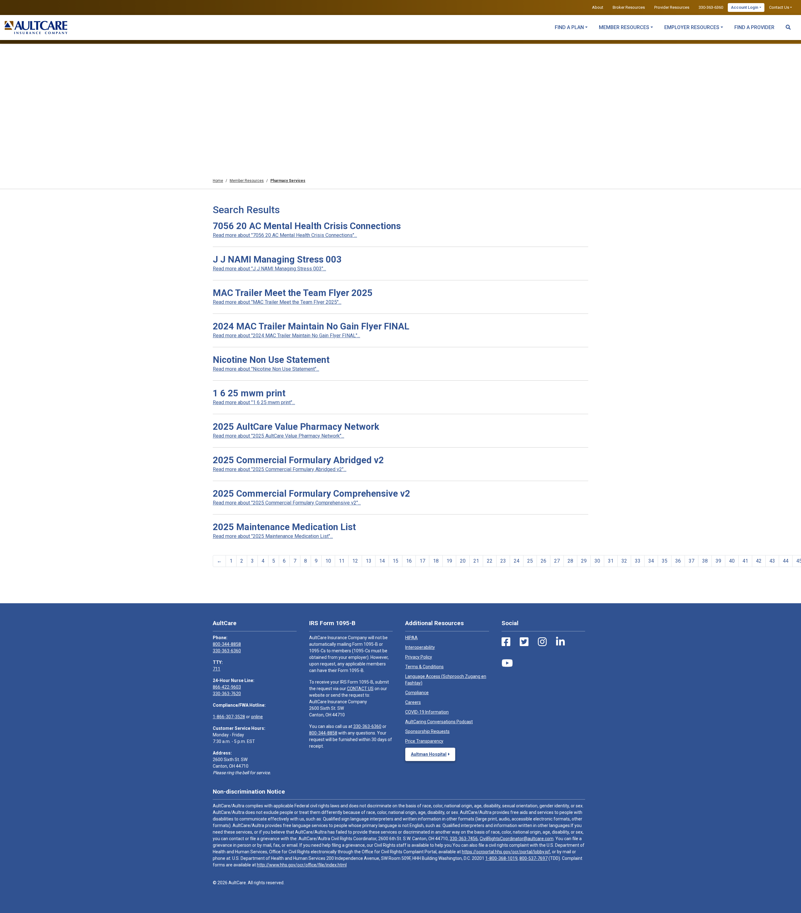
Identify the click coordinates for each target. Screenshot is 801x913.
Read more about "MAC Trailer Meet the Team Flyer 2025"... (277, 302)
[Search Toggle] (788, 24)
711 (216, 668)
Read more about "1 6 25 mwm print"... (254, 402)
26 (543, 561)
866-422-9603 (227, 687)
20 (463, 561)
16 (409, 561)
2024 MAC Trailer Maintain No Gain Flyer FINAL (311, 326)
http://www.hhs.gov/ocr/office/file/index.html (302, 864)
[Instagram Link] (542, 642)
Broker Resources (629, 7)
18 (436, 561)
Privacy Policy (418, 657)
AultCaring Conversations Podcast (439, 721)
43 (772, 561)
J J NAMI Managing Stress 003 (277, 259)
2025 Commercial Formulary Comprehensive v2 (311, 493)
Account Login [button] (744, 7)
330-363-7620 (227, 693)
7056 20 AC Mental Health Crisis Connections (307, 226)
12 (355, 561)
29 (584, 561)
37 (691, 561)
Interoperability (420, 647)
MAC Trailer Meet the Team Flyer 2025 (293, 293)
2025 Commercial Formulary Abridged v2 (298, 460)
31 (611, 561)
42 (759, 561)
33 (637, 561)
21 (476, 561)
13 (368, 561)
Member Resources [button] (624, 27)
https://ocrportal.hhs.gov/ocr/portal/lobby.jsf (506, 851)
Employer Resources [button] (691, 27)
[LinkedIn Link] (560, 642)
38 (705, 561)
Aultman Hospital (428, 754)
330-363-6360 (711, 7)
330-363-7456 (464, 838)
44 (785, 561)
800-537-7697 (533, 858)
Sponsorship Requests (427, 731)
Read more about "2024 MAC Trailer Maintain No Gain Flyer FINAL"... (286, 336)
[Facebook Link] (506, 642)
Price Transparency (424, 741)
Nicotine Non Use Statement (271, 359)
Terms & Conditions (424, 666)
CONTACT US (360, 688)
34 (651, 561)
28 (570, 561)
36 (678, 561)
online (257, 716)
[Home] (36, 27)
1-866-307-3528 (229, 716)
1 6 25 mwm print (249, 393)
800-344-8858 (227, 644)
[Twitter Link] (524, 642)
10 (328, 561)
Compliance (417, 692)
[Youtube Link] (507, 663)
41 (745, 561)
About (597, 7)
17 (422, 561)
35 (664, 561)
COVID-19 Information (427, 712)
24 (516, 561)
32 (624, 561)
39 (718, 561)
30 (597, 561)
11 (341, 561)
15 (395, 561)
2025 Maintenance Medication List (284, 527)
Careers (413, 702)
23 (503, 561)
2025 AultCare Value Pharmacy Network (296, 426)
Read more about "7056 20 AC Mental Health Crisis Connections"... (285, 235)
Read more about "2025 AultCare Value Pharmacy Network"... (278, 436)
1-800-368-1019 (501, 858)
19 (449, 561)
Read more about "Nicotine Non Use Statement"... (266, 369)
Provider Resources (671, 7)
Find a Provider (754, 27)
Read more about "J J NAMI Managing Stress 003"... (269, 269)
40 (732, 561)
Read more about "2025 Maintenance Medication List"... (273, 536)
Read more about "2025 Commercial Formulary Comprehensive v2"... (287, 503)
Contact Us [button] (779, 7)
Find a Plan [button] (569, 27)
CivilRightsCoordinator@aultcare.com (517, 838)
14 (382, 561)
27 (557, 561)
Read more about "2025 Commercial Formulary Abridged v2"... (279, 469)
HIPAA (411, 637)
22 (489, 561)
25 (530, 561)
